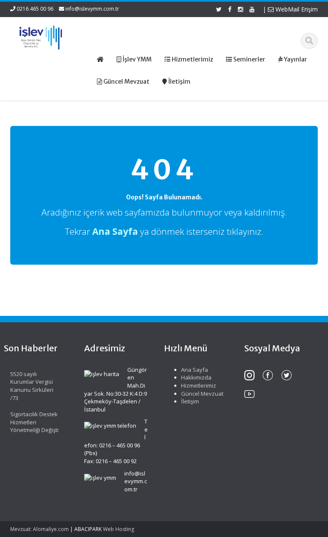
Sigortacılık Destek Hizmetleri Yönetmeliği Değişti (34, 422)
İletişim (190, 401)
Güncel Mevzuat (202, 393)
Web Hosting (118, 529)
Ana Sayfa (194, 370)
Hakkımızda (196, 377)
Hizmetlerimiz (198, 385)
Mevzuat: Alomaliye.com (39, 529)
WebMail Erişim (296, 9)
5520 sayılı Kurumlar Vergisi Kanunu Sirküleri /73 (31, 386)
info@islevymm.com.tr (92, 8)
